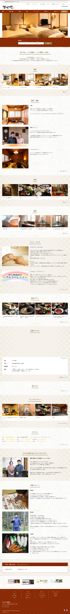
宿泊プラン (28, 595)
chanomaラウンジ (34, 149)
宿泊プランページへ (64, 322)
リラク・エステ (28, 593)
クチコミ (41, 597)
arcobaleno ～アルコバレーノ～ (38, 271)
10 (45, 33)
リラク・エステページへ (63, 289)
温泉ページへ (65, 233)
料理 (14, 597)
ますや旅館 (6, 602)
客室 (14, 593)
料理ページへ (65, 202)
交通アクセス (28, 597)
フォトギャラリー (42, 593)
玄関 (31, 105)
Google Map (64, 358)
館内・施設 (14, 595)
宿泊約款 (55, 593)
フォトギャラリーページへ (63, 423)
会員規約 (55, 595)
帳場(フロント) (33, 127)
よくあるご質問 (42, 595)
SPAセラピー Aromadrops (36, 247)
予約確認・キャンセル (55, 4)
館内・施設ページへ (64, 171)
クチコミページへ (64, 444)
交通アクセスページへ (64, 377)
